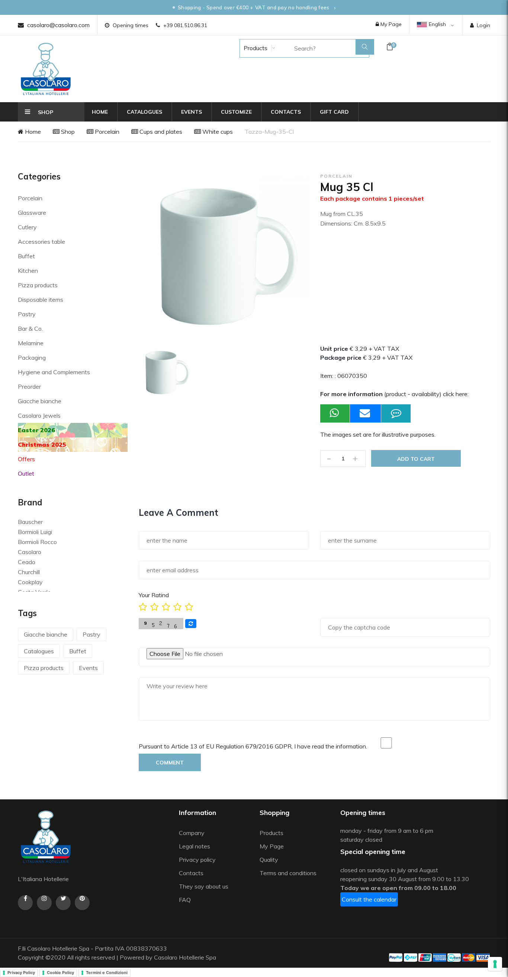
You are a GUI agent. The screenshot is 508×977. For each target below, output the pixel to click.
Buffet (26, 256)
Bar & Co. (30, 328)
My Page (390, 24)
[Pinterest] (82, 902)
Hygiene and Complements (54, 372)
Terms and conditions (288, 873)
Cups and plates (160, 131)
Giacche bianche (39, 401)
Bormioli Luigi (35, 532)
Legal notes (194, 846)
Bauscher (30, 521)
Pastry (27, 314)
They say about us (203, 886)
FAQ (185, 899)
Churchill (29, 572)
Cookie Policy (60, 972)
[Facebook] (25, 902)
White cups (217, 131)
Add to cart (416, 459)
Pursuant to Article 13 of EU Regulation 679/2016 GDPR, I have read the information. (253, 746)
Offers (26, 459)
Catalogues (144, 112)
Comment (170, 762)
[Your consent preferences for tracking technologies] (495, 964)
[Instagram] (44, 902)
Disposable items (40, 299)
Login (483, 25)
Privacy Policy (21, 972)
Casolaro (29, 552)
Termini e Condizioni (107, 972)
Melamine (31, 343)
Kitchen (28, 270)
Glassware (32, 212)
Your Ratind (154, 595)
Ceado (26, 562)
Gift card (334, 112)
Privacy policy (197, 859)
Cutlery (27, 227)
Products (255, 48)
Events (191, 112)
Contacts (286, 112)
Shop (67, 131)
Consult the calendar (369, 899)
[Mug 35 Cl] (166, 373)
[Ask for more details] (396, 413)
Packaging (32, 357)
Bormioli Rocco (37, 542)
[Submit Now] (365, 413)
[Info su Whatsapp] (335, 413)
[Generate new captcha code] (190, 623)
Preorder (29, 386)
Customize (236, 112)
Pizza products (38, 285)
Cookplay (30, 582)
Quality (270, 859)
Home (100, 112)
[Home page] (46, 69)
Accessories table (41, 241)
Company (192, 833)
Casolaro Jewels (39, 415)
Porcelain (106, 131)
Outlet (26, 473)
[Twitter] (63, 902)
